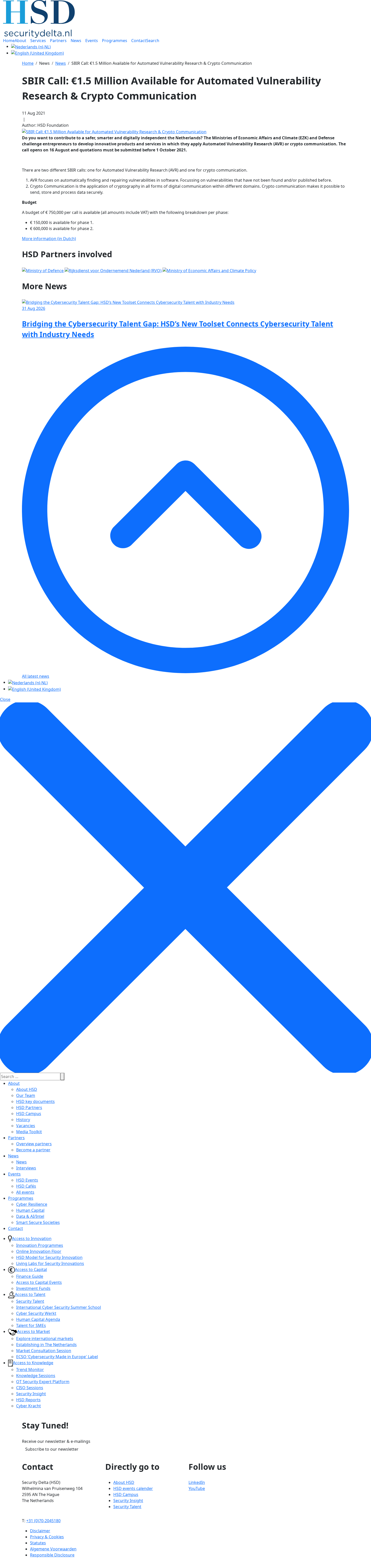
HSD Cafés (26, 1186)
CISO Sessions (29, 1387)
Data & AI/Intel (30, 1216)
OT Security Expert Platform (42, 1381)
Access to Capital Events (39, 1282)
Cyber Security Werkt (36, 1313)
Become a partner (33, 1150)
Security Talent (30, 1301)
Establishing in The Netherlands (46, 1344)
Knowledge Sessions (35, 1375)
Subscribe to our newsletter (51, 1449)
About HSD (26, 1089)
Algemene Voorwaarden (53, 1549)
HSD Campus (28, 1113)
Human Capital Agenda (38, 1319)
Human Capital (30, 1210)
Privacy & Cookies (47, 1537)
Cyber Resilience (31, 1204)
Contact (15, 1228)
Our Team (25, 1095)
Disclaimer (40, 1531)
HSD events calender (133, 1488)
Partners (16, 1138)
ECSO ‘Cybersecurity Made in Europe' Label (57, 1356)
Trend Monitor (30, 1369)
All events (25, 1192)
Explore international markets (44, 1338)
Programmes (20, 1198)
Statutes (38, 1543)
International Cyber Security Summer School (58, 1307)
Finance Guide (29, 1276)
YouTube (197, 1488)
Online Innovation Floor (38, 1251)
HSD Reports (28, 1400)
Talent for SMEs (31, 1325)
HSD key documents (35, 1101)
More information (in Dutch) (49, 238)
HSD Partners (29, 1107)
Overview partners (34, 1144)
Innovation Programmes (39, 1245)
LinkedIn (197, 1482)
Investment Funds (33, 1288)
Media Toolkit (29, 1131)
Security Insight (31, 1393)
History (23, 1119)
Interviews (26, 1168)
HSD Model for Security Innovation (49, 1257)
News (13, 1156)
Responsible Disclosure (52, 1555)
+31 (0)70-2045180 (43, 1520)
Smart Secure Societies (38, 1222)
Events (14, 1174)
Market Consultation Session (43, 1350)
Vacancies (25, 1125)
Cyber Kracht (28, 1406)
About (14, 1083)
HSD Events (27, 1180)
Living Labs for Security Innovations (50, 1263)
